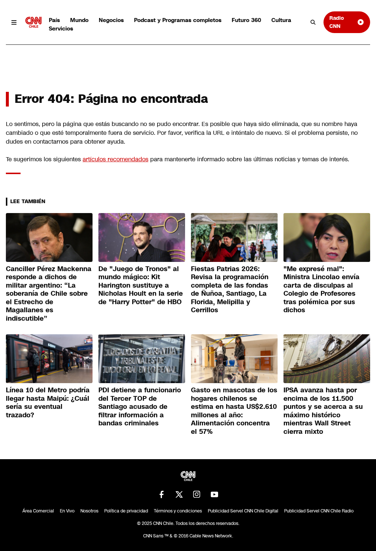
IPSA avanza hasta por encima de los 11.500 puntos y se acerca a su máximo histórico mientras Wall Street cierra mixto (323, 410)
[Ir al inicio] (33, 22)
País (54, 20)
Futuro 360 (246, 20)
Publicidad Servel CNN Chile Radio (319, 511)
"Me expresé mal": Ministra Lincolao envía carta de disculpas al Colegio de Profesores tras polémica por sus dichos (321, 289)
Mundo (79, 20)
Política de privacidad (126, 511)
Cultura (281, 20)
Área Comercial (38, 511)
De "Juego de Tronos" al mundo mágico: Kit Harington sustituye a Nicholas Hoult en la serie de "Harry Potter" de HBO (140, 285)
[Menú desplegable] (14, 22)
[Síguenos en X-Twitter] (179, 494)
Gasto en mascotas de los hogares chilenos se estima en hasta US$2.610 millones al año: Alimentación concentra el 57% (234, 410)
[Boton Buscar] (313, 22)
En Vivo (67, 511)
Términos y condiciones (178, 511)
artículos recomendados (115, 159)
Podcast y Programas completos (177, 20)
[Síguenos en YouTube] (214, 494)
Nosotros (89, 511)
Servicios (61, 28)
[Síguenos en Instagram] (197, 494)
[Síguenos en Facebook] (161, 494)
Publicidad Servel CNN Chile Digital (243, 511)
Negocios (111, 20)
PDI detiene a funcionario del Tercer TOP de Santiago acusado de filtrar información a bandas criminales (139, 406)
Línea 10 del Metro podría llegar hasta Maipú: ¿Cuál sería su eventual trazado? (48, 402)
